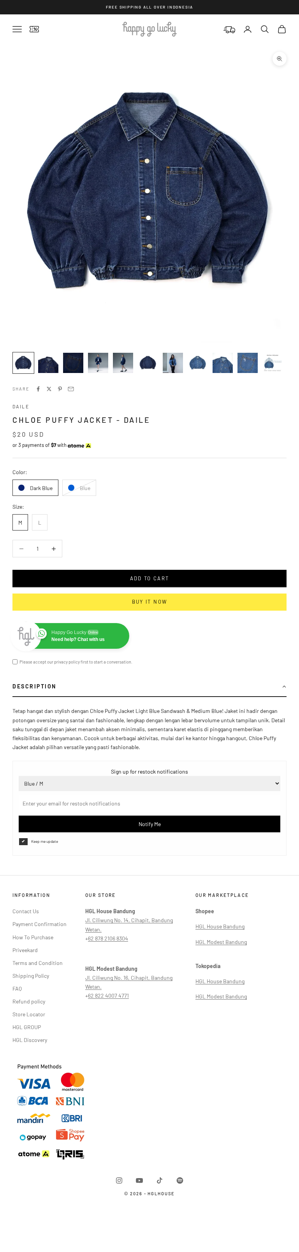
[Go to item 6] (148, 363)
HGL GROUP (26, 1027)
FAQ (17, 988)
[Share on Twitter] (49, 389)
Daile (20, 406)
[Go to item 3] (73, 363)
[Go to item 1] (23, 363)
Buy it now (149, 602)
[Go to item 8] (198, 363)
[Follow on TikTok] (160, 1180)
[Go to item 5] (123, 363)
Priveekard (25, 950)
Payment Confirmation (39, 924)
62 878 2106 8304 (108, 938)
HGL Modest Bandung (221, 942)
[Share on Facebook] (38, 389)
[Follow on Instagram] (119, 1180)
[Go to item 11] (272, 363)
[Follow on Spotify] (180, 1180)
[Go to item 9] (223, 363)
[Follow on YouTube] (139, 1180)
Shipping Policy (30, 975)
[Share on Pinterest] (60, 389)
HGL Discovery (29, 1040)
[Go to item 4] (98, 363)
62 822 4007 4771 (108, 995)
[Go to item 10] (248, 363)
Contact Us (25, 911)
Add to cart (149, 578)
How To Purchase (32, 937)
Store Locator (28, 1014)
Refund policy (28, 1001)
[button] (149, 687)
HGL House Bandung (219, 926)
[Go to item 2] (48, 363)
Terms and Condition (37, 963)
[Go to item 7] (173, 363)
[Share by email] (71, 389)
